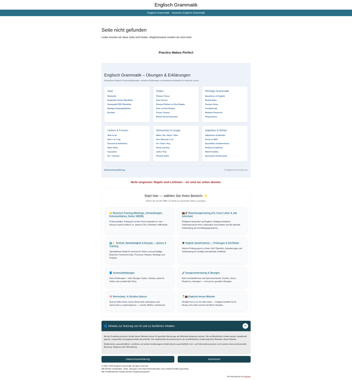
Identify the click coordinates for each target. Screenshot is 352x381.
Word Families (211, 152)
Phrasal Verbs (162, 156)
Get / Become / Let (164, 139)
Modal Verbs (211, 100)
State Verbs (112, 147)
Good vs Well (211, 139)
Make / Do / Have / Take (167, 135)
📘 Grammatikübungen (121, 273)
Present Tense (163, 96)
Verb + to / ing (113, 139)
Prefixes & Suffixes (214, 147)
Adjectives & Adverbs (215, 135)
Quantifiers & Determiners (217, 143)
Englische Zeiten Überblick (120, 100)
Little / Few (161, 152)
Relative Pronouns (213, 112)
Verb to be (112, 135)
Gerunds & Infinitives (117, 143)
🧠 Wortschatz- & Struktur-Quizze (128, 296)
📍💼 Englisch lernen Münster (198, 296)
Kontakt (111, 112)
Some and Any (163, 147)
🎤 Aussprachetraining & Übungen (201, 273)
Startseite (111, 96)
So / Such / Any (163, 143)
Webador (247, 376)
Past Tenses (162, 100)
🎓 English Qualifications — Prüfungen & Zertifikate (210, 243)
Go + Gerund (113, 156)
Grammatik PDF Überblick (119, 104)
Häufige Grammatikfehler (119, 108)
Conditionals (211, 108)
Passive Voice (211, 104)
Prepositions (211, 117)
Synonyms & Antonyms (216, 156)
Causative (112, 152)
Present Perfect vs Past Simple (170, 104)
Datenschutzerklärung (114, 170)
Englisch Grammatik (176, 4)
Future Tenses (163, 112)
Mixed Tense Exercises (167, 117)
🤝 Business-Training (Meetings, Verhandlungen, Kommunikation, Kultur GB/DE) (136, 214)
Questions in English (215, 96)
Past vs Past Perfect (165, 108)
